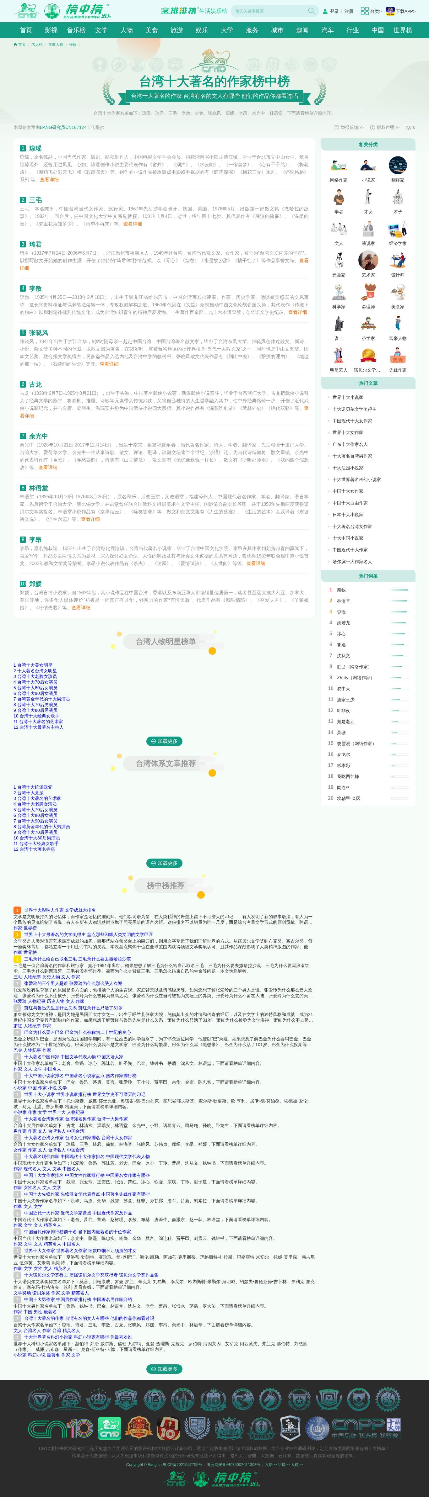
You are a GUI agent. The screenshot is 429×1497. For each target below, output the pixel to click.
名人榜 (37, 44)
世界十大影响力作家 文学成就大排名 (60, 909)
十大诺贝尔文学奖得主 (355, 409)
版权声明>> (388, 127)
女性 (38, 1268)
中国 (378, 30)
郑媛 (35, 583)
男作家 (20, 1131)
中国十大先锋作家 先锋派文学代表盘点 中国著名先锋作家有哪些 (87, 1194)
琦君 (35, 244)
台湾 (56, 1330)
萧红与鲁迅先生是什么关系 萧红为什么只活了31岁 (73, 1007)
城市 (277, 30)
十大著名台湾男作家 (352, 455)
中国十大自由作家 (350, 502)
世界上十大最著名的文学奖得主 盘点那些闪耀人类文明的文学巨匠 (88, 934)
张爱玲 (20, 1001)
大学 (227, 30)
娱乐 (202, 30)
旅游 (177, 30)
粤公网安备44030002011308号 (233, 1465)
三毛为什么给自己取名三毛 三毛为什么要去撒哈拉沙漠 (77, 958)
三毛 (35, 200)
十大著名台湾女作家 (352, 526)
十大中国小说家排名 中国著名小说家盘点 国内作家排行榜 (80, 1075)
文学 (101, 30)
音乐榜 (76, 30)
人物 (126, 30)
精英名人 (52, 1225)
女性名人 (32, 1187)
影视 (51, 30)
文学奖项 (22, 1292)
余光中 (38, 436)
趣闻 (302, 30)
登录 (334, 11)
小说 (52, 1087)
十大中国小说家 (348, 538)
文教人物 (55, 44)
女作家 (20, 1149)
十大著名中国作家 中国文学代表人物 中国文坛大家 (73, 1056)
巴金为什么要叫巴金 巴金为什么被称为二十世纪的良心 (77, 1032)
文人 (65, 976)
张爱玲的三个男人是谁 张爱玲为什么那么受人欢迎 (73, 983)
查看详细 (49, 179)
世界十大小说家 (348, 397)
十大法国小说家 (348, 467)
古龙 (35, 384)
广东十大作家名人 (350, 444)
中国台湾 (75, 1131)
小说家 (20, 1087)
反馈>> (271, 1465)
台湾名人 (57, 1131)
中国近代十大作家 (350, 549)
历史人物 (51, 976)
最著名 (50, 1311)
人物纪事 (32, 976)
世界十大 (57, 1112)
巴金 (18, 1050)
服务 (252, 30)
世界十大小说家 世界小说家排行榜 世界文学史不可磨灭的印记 (84, 1094)
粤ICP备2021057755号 (182, 1465)
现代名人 (32, 1168)
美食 (151, 30)
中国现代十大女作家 (352, 420)
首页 (26, 30)
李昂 (35, 539)
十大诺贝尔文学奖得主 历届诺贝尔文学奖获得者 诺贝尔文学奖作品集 (91, 1274)
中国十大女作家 (348, 491)
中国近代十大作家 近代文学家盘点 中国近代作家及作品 (78, 1212)
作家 (73, 44)
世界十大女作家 (348, 432)
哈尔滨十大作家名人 (352, 561)
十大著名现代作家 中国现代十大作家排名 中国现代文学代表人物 (87, 1156)
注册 (349, 11)
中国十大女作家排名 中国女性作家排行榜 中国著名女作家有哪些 (87, 1175)
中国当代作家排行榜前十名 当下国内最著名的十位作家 (77, 1231)
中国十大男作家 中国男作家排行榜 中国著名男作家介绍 (78, 1299)
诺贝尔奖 (41, 1292)
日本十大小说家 (348, 514)
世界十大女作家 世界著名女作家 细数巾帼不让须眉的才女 (80, 1250)
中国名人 (52, 1068)
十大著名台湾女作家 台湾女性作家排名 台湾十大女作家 (78, 1137)
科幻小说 (37, 1354)
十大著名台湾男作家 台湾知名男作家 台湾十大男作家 (76, 1118)
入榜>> (297, 1465)
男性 (38, 1311)
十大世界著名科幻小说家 (357, 479)
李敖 (35, 288)
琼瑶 (35, 148)
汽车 (327, 30)
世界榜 (403, 30)
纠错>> (284, 1465)
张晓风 (38, 332)
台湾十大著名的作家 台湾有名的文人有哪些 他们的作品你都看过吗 (89, 1318)
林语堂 (38, 487)
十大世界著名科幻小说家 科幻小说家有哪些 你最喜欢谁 (78, 1337)
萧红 (18, 1025)
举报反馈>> (352, 127)
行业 (352, 30)
